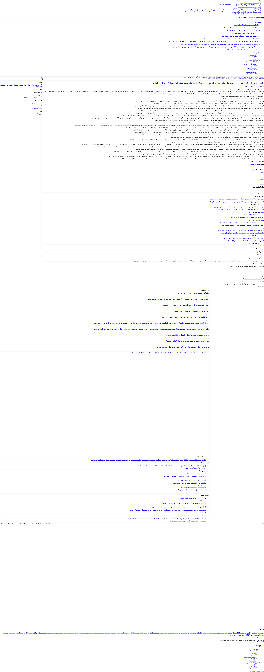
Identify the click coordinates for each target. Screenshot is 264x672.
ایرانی (205, 633)
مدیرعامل (49, 633)
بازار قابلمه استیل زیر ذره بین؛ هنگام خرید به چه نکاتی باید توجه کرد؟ (245, 8)
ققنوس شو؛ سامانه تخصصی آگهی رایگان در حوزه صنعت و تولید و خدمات (182, 519)
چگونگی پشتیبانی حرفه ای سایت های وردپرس (250, 3)
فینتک (254, 59)
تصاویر (146, 633)
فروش (62, 633)
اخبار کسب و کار (254, 66)
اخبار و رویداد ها (252, 70)
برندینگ (177, 633)
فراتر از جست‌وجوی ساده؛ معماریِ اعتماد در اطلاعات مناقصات (246, 12)
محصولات (56, 633)
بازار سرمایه (193, 633)
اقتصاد (214, 633)
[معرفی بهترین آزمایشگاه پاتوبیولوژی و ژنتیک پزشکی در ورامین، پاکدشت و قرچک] (187, 473)
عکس (79, 633)
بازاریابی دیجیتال (252, 69)
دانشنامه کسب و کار (251, 68)
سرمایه (104, 633)
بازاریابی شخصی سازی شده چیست (32, 97)
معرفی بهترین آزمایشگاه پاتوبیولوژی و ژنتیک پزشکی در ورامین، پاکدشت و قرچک (184, 476)
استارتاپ (257, 164)
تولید (141, 633)
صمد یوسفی (95, 633)
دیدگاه (262, 276)
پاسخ (260, 257)
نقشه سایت (258, 638)
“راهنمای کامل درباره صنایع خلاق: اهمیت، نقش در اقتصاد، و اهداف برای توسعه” (242, 233)
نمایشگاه (21, 633)
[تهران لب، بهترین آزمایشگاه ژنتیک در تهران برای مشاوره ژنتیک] (191, 480)
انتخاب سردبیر (258, 22)
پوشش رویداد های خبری (253, 60)
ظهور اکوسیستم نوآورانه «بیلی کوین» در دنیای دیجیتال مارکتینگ (184, 521)
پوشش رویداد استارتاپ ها (250, 61)
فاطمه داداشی (69, 633)
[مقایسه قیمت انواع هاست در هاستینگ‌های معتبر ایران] (193, 487)
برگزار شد (171, 633)
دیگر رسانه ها (253, 65)
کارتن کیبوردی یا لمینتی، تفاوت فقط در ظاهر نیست (249, 7)
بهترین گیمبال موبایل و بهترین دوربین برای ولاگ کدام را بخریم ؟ (247, 13)
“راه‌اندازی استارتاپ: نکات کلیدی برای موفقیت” (195, 468)
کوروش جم (253, 635)
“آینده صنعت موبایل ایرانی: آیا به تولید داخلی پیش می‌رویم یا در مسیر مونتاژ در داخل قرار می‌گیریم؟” (237, 202)
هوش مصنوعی (252, 56)
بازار (199, 633)
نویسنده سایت (256, 86)
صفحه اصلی (258, 21)
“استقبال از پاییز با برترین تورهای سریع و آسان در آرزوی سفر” (247, 217)
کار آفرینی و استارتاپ (251, 72)
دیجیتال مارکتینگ (125, 633)
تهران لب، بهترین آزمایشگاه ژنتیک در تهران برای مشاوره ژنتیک (189, 483)
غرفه (75, 633)
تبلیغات (154, 633)
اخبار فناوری (253, 55)
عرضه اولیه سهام (86, 633)
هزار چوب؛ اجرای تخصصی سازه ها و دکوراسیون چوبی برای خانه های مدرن (244, 14)
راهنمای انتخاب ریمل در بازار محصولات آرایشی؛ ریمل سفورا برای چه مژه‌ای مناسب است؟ (240, 4)
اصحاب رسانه (224, 633)
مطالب (261, 77)
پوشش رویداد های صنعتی (250, 62)
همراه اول (11, 633)
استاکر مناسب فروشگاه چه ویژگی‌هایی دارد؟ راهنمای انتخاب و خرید (245, 5)
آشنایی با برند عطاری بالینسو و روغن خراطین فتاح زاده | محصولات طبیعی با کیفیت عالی (182, 503)
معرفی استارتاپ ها (251, 73)
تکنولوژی (256, 53)
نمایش (29, 633)
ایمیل (262, 281)
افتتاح (218, 633)
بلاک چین (254, 57)
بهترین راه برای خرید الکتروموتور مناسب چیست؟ (193, 498)
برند (182, 633)
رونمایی (113, 633)
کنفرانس (262, 635)
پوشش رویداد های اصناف (250, 64)
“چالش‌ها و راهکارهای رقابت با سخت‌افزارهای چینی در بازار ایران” (246, 240)
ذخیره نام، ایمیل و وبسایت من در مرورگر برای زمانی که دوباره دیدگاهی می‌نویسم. (243, 283)
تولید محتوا (252, 164)
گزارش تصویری (239, 635)
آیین (262, 633)
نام (263, 278)
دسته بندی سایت (257, 52)
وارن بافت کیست (37, 108)
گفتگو (231, 635)
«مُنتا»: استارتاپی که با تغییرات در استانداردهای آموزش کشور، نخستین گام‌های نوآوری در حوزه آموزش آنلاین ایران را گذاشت (207, 83)
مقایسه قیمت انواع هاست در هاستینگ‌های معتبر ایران (191, 489)
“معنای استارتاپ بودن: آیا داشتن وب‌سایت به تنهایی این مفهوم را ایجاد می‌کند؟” (242, 225)
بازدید (187, 633)
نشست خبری (39, 633)
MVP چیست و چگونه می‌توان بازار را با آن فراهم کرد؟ (193, 466)
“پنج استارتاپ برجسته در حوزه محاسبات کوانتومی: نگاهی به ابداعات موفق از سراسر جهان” (239, 209)
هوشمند (5, 633)
